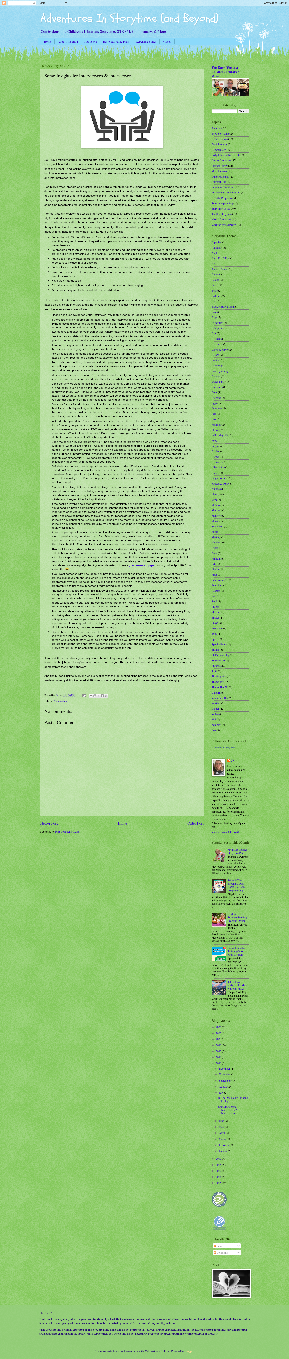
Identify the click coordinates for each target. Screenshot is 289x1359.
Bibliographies (220, 139)
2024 (219, 1039)
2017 (219, 1171)
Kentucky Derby (221, 483)
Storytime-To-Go (221, 208)
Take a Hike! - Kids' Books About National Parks (238, 985)
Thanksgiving (219, 676)
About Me (90, 41)
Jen (233, 760)
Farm (214, 419)
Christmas (217, 344)
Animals (216, 247)
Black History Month (223, 306)
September (225, 1080)
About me (217, 128)
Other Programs (220, 176)
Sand (214, 601)
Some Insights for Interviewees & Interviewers (228, 1110)
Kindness (217, 489)
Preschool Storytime (223, 187)
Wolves (216, 714)
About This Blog (68, 41)
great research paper (142, 565)
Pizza (214, 574)
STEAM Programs (222, 198)
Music (215, 532)
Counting (217, 365)
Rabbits (216, 591)
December (225, 1068)
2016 (219, 1177)
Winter (215, 708)
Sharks (215, 612)
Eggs (214, 403)
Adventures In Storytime (223, 747)
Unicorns (217, 692)
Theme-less (218, 682)
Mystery (216, 537)
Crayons (216, 376)
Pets (214, 564)
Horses (215, 473)
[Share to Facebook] (102, 696)
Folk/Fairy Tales (220, 435)
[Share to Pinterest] (106, 696)
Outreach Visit (219, 182)
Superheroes (218, 660)
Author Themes (220, 269)
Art (213, 264)
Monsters (217, 515)
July (221, 1092)
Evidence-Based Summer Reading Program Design (237, 917)
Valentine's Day (220, 698)
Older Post (195, 823)
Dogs (214, 392)
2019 (219, 1158)
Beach (215, 285)
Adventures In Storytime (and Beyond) (129, 18)
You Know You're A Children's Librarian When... (225, 72)
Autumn (216, 274)
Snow (215, 623)
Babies (215, 280)
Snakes (215, 617)
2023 (219, 1045)
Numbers (217, 542)
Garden (216, 451)
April (222, 1133)
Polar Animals (219, 580)
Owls (214, 553)
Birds (214, 301)
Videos (167, 41)
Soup (214, 633)
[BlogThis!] (95, 696)
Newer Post (49, 823)
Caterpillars (218, 328)
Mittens (216, 505)
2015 (219, 1183)
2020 (219, 1063)
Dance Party (218, 381)
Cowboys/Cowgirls (222, 371)
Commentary (60, 701)
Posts (219, 1246)
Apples (215, 253)
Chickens (217, 338)
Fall (214, 414)
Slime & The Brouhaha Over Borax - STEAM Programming (237, 885)
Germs (215, 457)
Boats (215, 312)
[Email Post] (84, 695)
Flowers (216, 430)
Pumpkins (217, 585)
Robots (215, 596)
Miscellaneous (219, 171)
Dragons (216, 398)
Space (215, 639)
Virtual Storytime (221, 219)
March (223, 1139)
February (224, 1145)
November (225, 1074)
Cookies (216, 360)
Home (48, 41)
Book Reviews (219, 144)
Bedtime (216, 296)
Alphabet (217, 242)
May (222, 1127)
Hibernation (218, 467)
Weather (216, 703)
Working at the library (224, 225)
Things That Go (220, 687)
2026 (219, 1027)
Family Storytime (221, 160)
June (222, 1121)
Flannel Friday (220, 165)
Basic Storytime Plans (116, 41)
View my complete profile (226, 832)
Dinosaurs (217, 387)
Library (216, 494)
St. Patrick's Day (220, 655)
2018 (219, 1164)
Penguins (217, 558)
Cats (214, 333)
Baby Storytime (220, 133)
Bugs (214, 317)
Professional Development (226, 192)
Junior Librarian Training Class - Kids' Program (236, 951)
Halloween (217, 462)
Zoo (214, 730)
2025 (219, 1033)
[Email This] (91, 696)
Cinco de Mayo (220, 349)
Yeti (214, 719)
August (223, 1086)
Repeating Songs (146, 41)
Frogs (215, 446)
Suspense (217, 666)
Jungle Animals (220, 478)
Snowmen (217, 628)
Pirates (215, 569)
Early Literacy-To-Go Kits (226, 155)
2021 (219, 1057)
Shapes (215, 607)
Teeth (214, 671)
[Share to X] (98, 696)
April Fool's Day (221, 258)
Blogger (189, 1351)
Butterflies (217, 323)
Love (214, 499)
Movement (217, 526)
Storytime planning (222, 203)
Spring (215, 649)
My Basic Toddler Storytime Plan (237, 851)
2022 (219, 1051)
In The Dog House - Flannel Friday (233, 1099)
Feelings (216, 424)
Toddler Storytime (222, 214)
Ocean (215, 548)
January (223, 1151)
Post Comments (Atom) (68, 831)
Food (214, 440)
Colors (215, 355)
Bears (215, 290)
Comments (222, 1252)
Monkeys (217, 510)
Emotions (217, 408)
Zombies (216, 724)
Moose (215, 521)
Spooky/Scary (219, 644)
